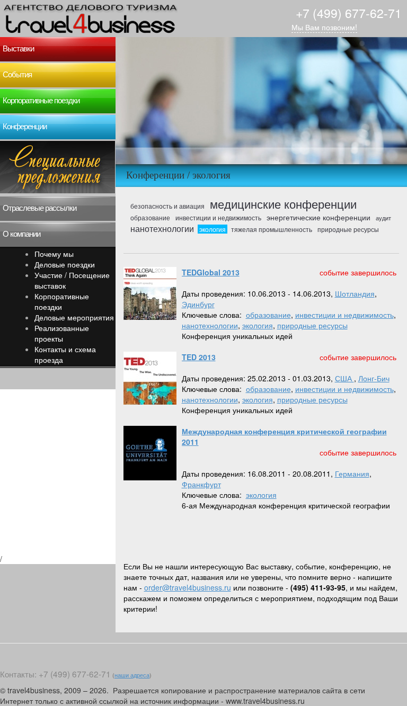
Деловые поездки (64, 264)
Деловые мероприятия (74, 317)
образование (150, 217)
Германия (352, 473)
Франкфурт (201, 484)
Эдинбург (198, 304)
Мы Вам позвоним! (324, 27)
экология (212, 229)
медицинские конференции (283, 203)
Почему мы (54, 253)
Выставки (18, 48)
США (344, 378)
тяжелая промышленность (271, 229)
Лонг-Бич (374, 378)
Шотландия (355, 293)
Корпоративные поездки (41, 100)
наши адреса (131, 675)
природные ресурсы (348, 229)
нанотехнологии (162, 228)
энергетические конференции (318, 217)
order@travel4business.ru (187, 587)
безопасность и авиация (167, 206)
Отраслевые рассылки (39, 208)
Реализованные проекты (61, 333)
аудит (383, 217)
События (17, 74)
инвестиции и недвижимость (218, 217)
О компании (21, 234)
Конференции (25, 126)
